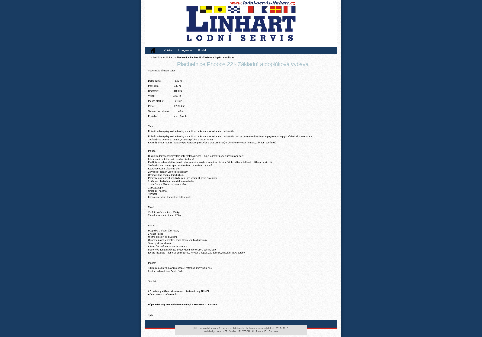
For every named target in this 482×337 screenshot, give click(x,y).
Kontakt (202, 50)
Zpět (150, 315)
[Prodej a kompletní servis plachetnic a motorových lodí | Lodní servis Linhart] (240, 24)
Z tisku (168, 50)
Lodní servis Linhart (163, 57)
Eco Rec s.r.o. (271, 331)
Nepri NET (222, 331)
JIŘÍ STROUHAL (245, 331)
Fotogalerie (185, 50)
